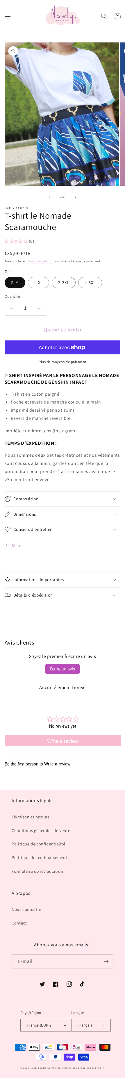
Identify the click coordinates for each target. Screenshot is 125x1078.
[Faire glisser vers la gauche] (49, 196)
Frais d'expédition (41, 261)
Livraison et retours (31, 817)
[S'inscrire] (106, 961)
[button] (7, 16)
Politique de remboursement (39, 857)
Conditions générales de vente (41, 830)
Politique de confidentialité (38, 844)
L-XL (38, 282)
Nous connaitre (26, 909)
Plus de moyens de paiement (62, 361)
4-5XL (90, 282)
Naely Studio (39, 1068)
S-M (15, 282)
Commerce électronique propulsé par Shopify (76, 1068)
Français (85, 1025)
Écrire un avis (62, 669)
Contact (19, 923)
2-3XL (63, 282)
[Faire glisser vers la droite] (75, 196)
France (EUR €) (40, 1025)
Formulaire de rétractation (37, 871)
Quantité (12, 296)
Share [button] (17, 545)
